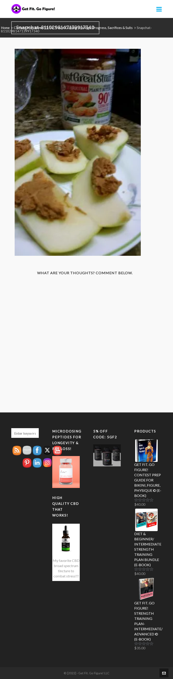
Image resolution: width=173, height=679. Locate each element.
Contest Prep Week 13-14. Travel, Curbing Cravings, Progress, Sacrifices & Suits (73, 28)
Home (5, 28)
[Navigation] (159, 9)
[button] (33, 433)
